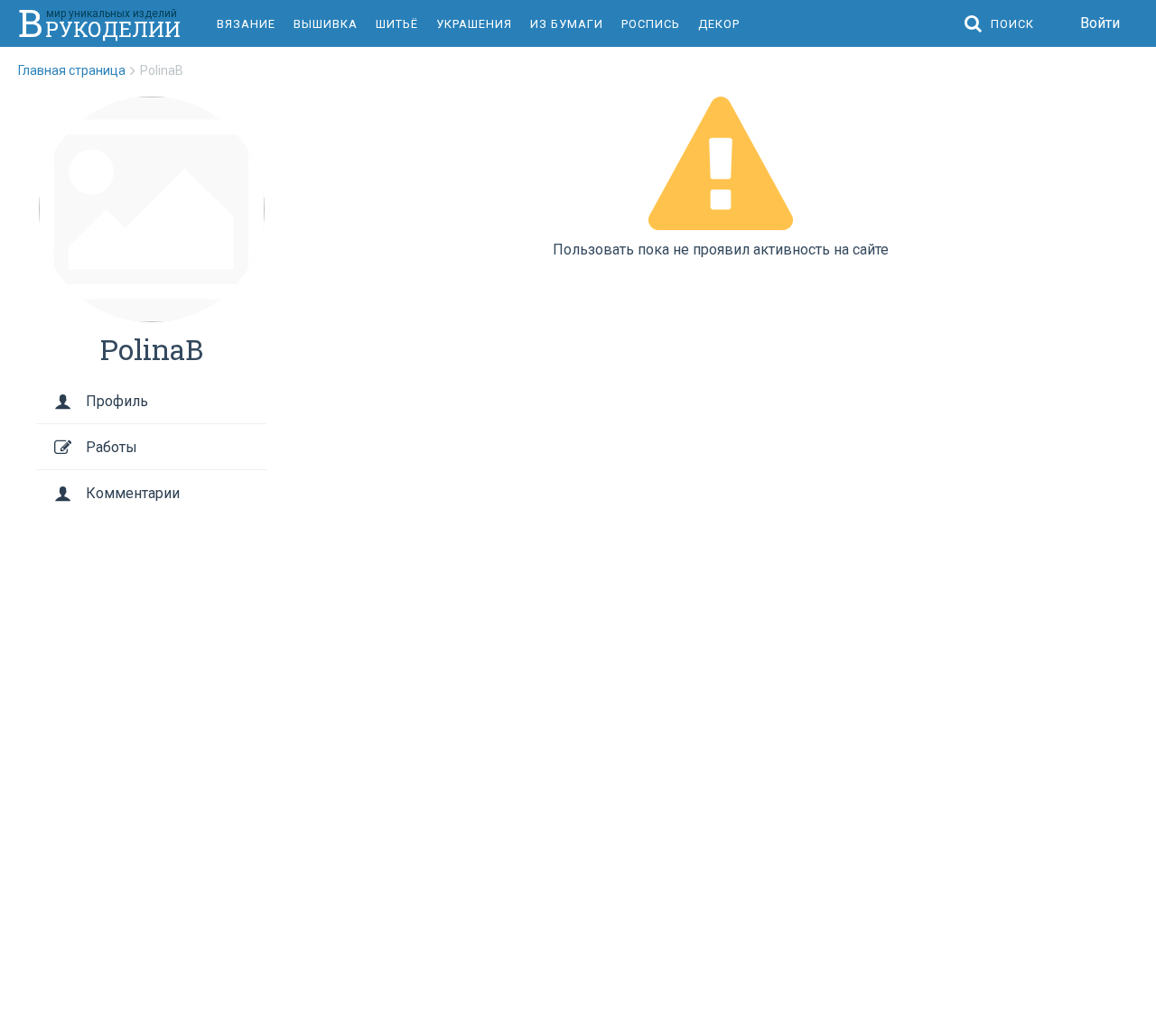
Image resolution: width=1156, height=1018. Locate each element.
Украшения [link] (474, 24)
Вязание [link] (246, 24)
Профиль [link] (117, 401)
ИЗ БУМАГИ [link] (566, 24)
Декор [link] (719, 24)
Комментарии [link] (133, 493)
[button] (1004, 24)
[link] (79, 70)
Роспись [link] (650, 24)
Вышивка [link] (326, 24)
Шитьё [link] (397, 24)
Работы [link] (111, 447)
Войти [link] (1100, 23)
